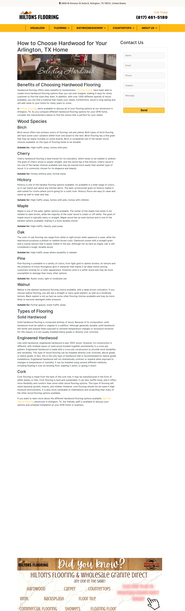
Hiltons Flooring (28, 108)
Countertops (122, 28)
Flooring (60, 28)
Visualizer (37, 28)
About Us (148, 28)
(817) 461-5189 (152, 15)
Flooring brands (85, 90)
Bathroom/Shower (90, 28)
